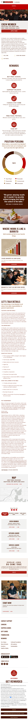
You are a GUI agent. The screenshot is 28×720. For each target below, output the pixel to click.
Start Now (7, 603)
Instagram (2, 664)
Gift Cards (4, 631)
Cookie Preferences (14, 717)
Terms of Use (14, 704)
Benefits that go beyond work (13, 287)
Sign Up (17, 572)
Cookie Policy (22, 700)
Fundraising (5, 635)
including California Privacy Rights (7, 703)
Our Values (3, 642)
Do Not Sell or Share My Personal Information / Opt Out (14, 713)
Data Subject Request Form (6, 687)
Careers (17, 2)
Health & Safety (4, 648)
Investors (3, 646)
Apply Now (14, 31)
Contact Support (6, 621)
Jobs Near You (23, 514)
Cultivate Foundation (16, 642)
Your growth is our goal (11, 258)
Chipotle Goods (6, 628)
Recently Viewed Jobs (14, 514)
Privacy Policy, (16, 701)
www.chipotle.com (5, 436)
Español (14, 5)
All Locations (14, 644)
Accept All (14, 709)
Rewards (4, 638)
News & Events (4, 644)
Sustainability (14, 646)
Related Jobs (5, 514)
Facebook (7, 664)
